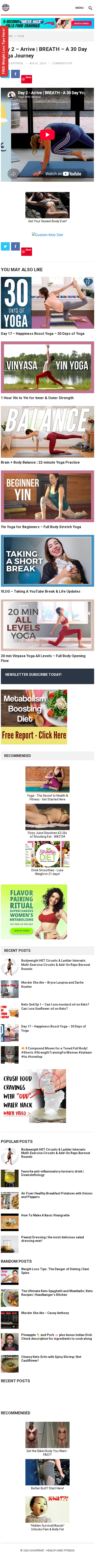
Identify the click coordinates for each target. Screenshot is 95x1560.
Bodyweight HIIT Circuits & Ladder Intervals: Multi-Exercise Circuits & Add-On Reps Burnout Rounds (55, 965)
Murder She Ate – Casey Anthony (45, 1313)
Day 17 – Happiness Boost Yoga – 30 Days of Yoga (42, 334)
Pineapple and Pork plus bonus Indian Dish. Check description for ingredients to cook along (57, 1336)
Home (9, 36)
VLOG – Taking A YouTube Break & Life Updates (40, 591)
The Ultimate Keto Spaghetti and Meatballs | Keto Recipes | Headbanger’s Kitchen (57, 1292)
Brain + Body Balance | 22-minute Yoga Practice (40, 462)
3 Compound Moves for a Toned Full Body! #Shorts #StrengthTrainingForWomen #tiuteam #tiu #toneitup (56, 1052)
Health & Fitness (12, 63)
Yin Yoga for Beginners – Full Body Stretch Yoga (41, 527)
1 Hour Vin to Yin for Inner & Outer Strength (37, 398)
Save (28, 77)
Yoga (20, 36)
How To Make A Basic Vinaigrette (45, 1215)
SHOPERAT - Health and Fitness (52, 1550)
